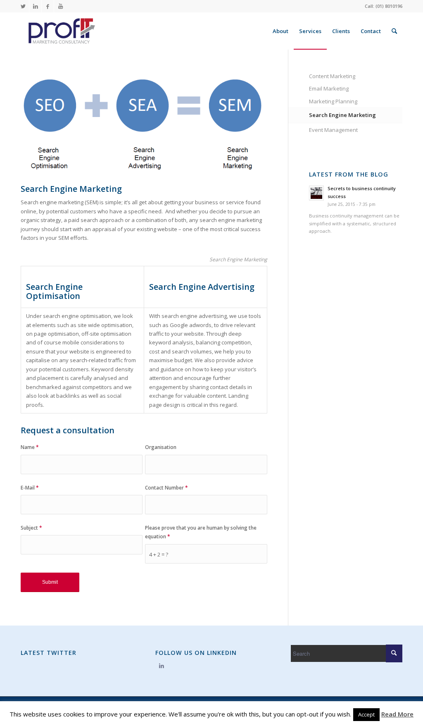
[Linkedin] (161, 665)
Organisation (160, 447)
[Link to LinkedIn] (35, 6)
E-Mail (30, 487)
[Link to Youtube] (60, 6)
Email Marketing (329, 88)
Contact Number (166, 487)
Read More (397, 714)
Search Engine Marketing (342, 115)
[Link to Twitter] (23, 6)
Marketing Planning (333, 101)
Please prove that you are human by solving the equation (201, 532)
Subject (31, 527)
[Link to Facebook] (48, 6)
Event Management (333, 130)
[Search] (394, 31)
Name (30, 447)
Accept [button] (366, 714)
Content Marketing (332, 76)
